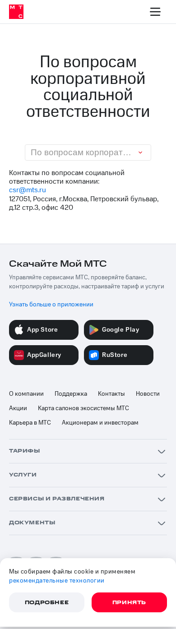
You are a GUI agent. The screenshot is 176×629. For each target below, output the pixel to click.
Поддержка (71, 393)
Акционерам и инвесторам (100, 422)
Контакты (111, 393)
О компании (26, 393)
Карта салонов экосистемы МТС (83, 408)
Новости (148, 393)
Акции (18, 408)
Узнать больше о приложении (51, 304)
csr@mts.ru (27, 190)
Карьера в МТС (30, 422)
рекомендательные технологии (57, 580)
